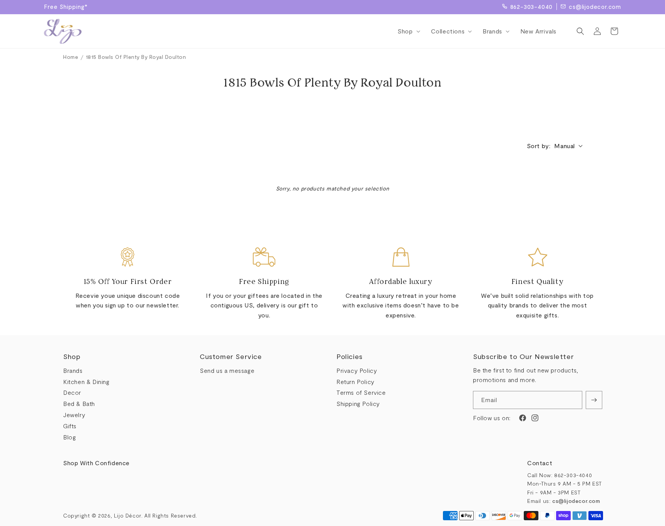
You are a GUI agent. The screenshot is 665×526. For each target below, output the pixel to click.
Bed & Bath (79, 403)
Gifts (70, 425)
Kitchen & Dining (86, 381)
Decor (72, 392)
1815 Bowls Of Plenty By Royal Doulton (136, 56)
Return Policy (355, 381)
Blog (69, 437)
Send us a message (227, 370)
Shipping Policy (358, 403)
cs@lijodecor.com (595, 6)
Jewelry (74, 414)
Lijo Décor (127, 515)
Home (70, 56)
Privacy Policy (356, 370)
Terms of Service (361, 392)
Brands (73, 370)
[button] (406, 31)
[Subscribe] (594, 400)
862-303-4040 (531, 6)
